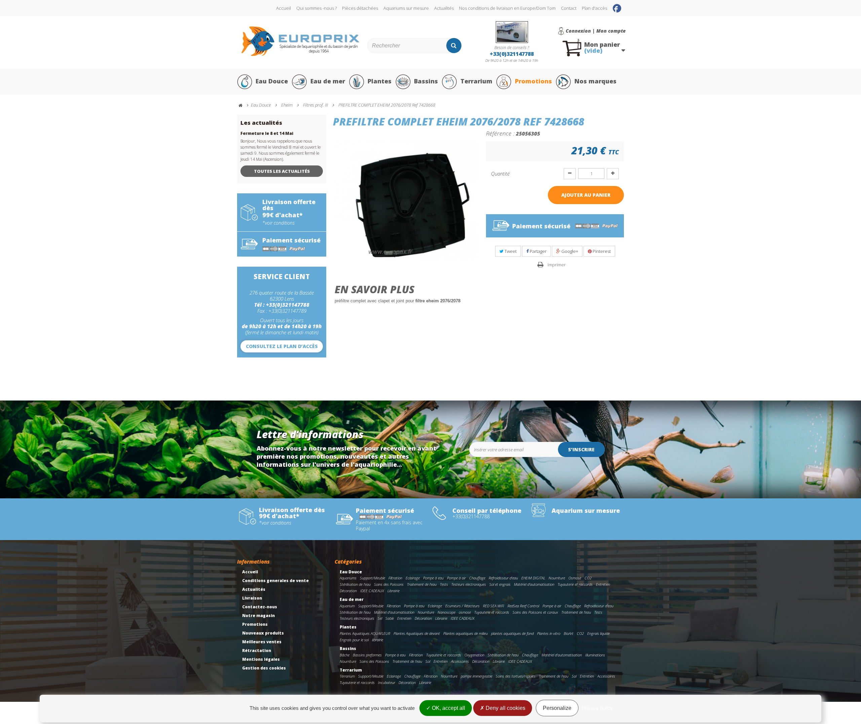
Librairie (393, 590)
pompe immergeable (476, 676)
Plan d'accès (594, 8)
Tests (444, 584)
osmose (465, 612)
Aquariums (348, 577)
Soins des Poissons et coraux (535, 612)
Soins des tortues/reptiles (515, 676)
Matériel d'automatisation (534, 584)
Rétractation (256, 650)
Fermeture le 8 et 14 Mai (266, 133)
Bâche (344, 654)
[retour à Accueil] (243, 105)
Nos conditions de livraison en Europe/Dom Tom (507, 8)
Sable (389, 618)
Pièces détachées (360, 8)
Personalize (557, 708)
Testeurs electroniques (468, 584)
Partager (538, 251)
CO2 (588, 577)
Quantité (500, 173)
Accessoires (460, 661)
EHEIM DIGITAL (533, 577)
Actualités (444, 8)
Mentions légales (261, 659)
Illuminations (595, 654)
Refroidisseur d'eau (503, 577)
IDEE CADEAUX (372, 590)
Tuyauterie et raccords (575, 584)
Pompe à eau (433, 577)
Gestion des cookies (264, 668)
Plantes (379, 81)
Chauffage (477, 577)
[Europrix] (300, 41)
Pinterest (601, 251)
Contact (568, 8)
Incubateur (386, 682)
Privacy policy (597, 708)
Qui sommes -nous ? (316, 8)
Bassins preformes (367, 654)
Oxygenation (474, 654)
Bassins (426, 81)
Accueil (283, 8)
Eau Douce (272, 81)
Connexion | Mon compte (596, 31)
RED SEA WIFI (493, 605)
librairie (377, 639)
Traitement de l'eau (422, 584)
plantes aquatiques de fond (512, 633)
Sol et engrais (500, 584)
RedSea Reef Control (523, 605)
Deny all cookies (504, 708)
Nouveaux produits (263, 633)
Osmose (574, 577)
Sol (427, 661)
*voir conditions (278, 223)
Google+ (569, 251)
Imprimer (557, 265)
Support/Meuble (372, 577)
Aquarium (347, 605)
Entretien (603, 584)
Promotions (533, 81)
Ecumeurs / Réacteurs (462, 605)
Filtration (395, 577)
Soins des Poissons (389, 584)
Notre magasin (258, 615)
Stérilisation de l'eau (355, 584)
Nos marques (595, 81)
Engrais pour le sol (354, 639)
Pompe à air (456, 577)
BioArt (568, 633)
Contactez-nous (259, 607)
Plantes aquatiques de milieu (465, 633)
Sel (380, 618)
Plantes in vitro (548, 633)
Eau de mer (327, 81)
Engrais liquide (598, 633)
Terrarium (476, 81)
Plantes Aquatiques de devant (417, 633)
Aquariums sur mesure (406, 8)
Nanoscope (446, 612)
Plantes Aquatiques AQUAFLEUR (365, 633)
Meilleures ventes (262, 642)
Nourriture (557, 577)
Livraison (252, 598)
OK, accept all (447, 708)
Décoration (348, 590)
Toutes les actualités (282, 171)
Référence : (500, 133)
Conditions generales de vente (275, 580)
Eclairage (413, 577)
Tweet (510, 251)
